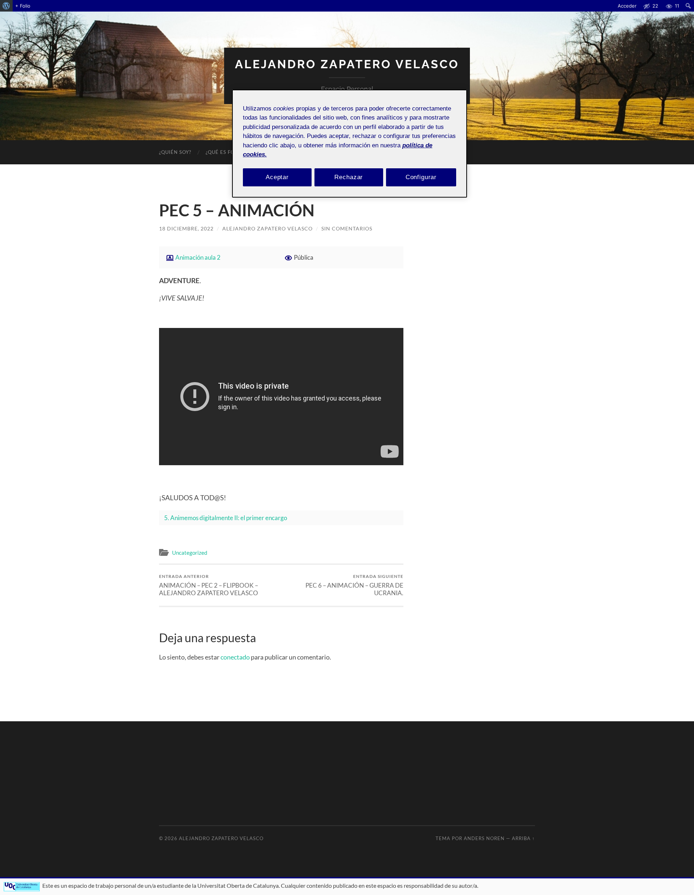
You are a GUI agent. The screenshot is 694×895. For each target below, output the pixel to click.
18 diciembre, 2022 (186, 228)
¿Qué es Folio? (225, 152)
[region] (349, 144)
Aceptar (277, 177)
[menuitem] (6, 6)
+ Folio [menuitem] (22, 6)
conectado (235, 657)
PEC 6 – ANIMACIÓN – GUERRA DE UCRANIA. (354, 585)
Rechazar (348, 177)
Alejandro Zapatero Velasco (347, 64)
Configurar (421, 177)
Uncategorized (189, 552)
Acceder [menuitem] (627, 6)
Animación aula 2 (197, 257)
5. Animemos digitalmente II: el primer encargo (225, 518)
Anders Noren (484, 838)
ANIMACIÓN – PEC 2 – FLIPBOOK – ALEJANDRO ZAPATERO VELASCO (208, 585)
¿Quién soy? (175, 152)
